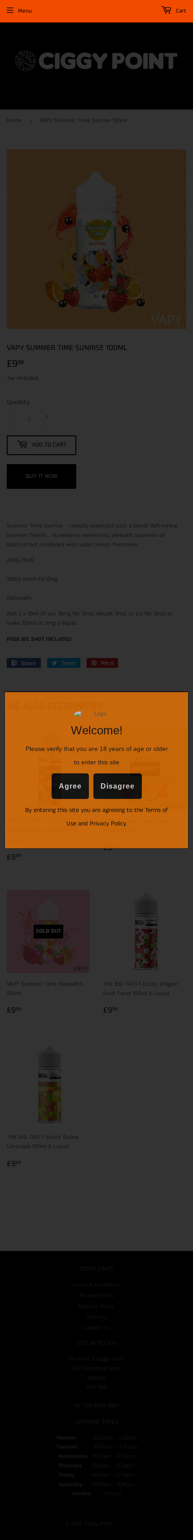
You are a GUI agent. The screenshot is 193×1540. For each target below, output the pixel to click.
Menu (25, 11)
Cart (180, 11)
